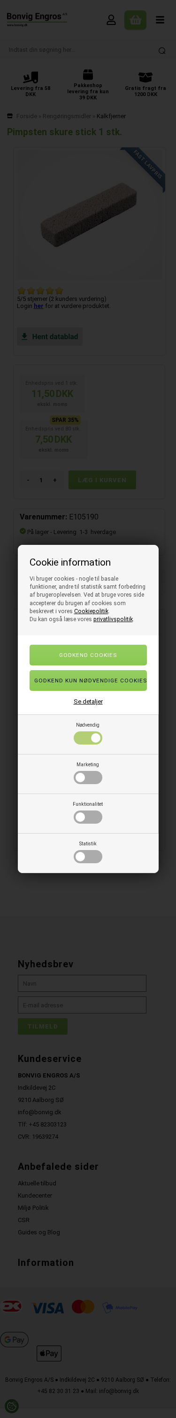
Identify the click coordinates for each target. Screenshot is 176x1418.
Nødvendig (87, 725)
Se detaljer (88, 701)
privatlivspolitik (113, 619)
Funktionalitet (88, 804)
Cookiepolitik (91, 611)
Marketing (88, 765)
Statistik (88, 844)
